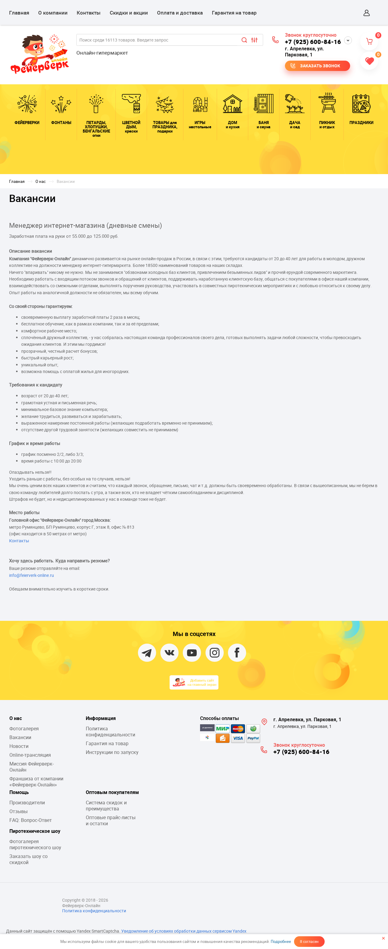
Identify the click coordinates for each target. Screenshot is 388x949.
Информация (101, 718)
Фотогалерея (24, 728)
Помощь (19, 792)
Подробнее (281, 941)
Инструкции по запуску (112, 752)
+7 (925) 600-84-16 (313, 42)
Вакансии (20, 737)
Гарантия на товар (234, 12)
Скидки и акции (129, 12)
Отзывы (18, 811)
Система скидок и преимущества (106, 805)
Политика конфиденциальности (110, 731)
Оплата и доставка (180, 12)
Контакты (89, 12)
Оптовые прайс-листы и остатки (110, 820)
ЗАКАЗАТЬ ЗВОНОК (320, 66)
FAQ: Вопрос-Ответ (30, 820)
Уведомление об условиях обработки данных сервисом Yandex (183, 931)
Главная (19, 12)
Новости (18, 746)
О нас (15, 718)
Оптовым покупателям (112, 792)
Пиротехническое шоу (34, 831)
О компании (53, 12)
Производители (27, 802)
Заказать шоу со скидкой (28, 859)
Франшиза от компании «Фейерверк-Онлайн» (36, 781)
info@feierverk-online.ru (31, 575)
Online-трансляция (30, 755)
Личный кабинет (367, 13)
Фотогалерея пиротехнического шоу (35, 844)
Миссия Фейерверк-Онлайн (31, 766)
